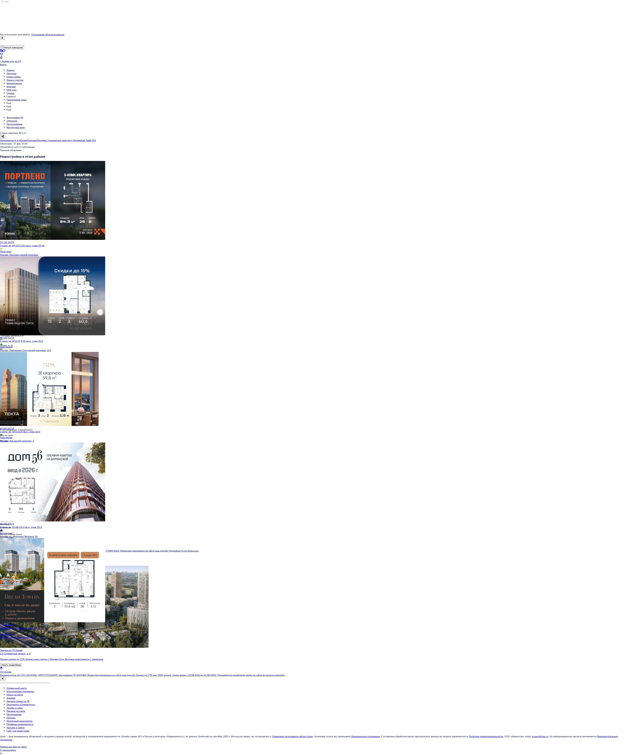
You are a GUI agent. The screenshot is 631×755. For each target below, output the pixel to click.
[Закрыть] (2, 38)
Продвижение (14, 714)
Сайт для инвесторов (18, 730)
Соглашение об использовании (47, 34)
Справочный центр (17, 688)
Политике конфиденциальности (486, 736)
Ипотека (11, 86)
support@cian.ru (540, 736)
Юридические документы (20, 691)
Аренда (10, 70)
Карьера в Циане (15, 727)
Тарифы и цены (15, 707)
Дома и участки (15, 80)
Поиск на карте (15, 694)
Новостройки (14, 76)
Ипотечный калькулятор (20, 720)
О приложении (8, 750)
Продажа (11, 73)
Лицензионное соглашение (365, 736)
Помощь (11, 717)
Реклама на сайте (16, 711)
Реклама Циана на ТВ (18, 701)
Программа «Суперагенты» (21, 704)
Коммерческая (14, 83)
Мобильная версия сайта (13, 746)
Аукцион (11, 697)
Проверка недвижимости (20, 724)
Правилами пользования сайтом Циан (292, 736)
